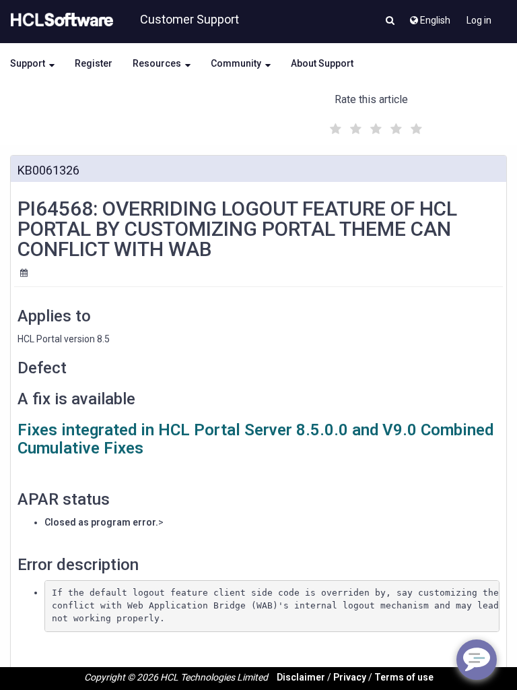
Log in (479, 20)
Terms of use (404, 677)
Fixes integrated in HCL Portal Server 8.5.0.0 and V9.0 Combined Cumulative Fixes (255, 438)
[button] (390, 21)
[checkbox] (334, 125)
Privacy (349, 677)
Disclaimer (301, 677)
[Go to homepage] (59, 20)
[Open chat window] (476, 659)
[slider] (374, 127)
